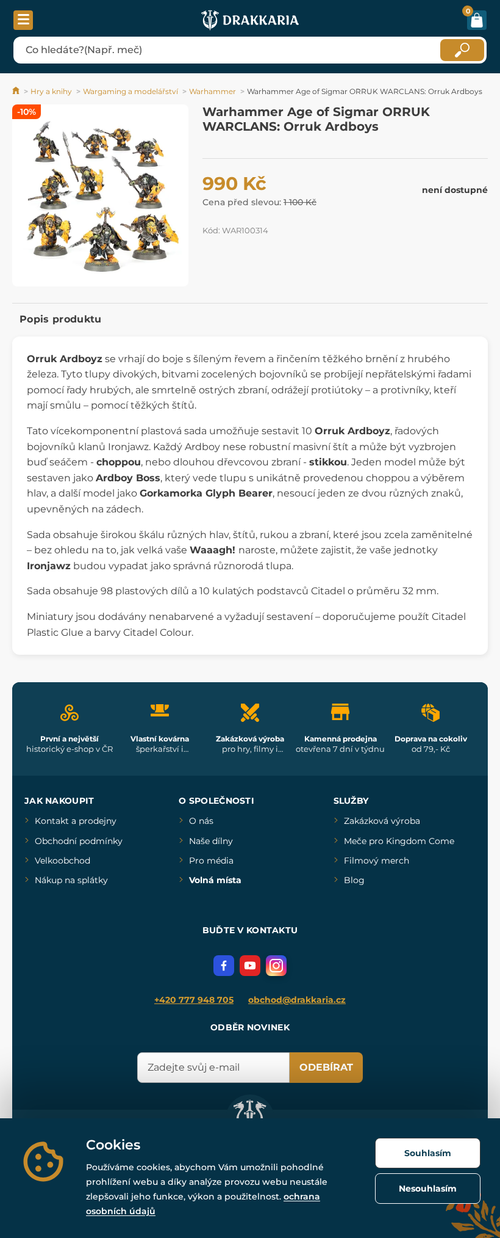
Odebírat (326, 1067)
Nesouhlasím (428, 1188)
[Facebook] (223, 965)
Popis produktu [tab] (60, 319)
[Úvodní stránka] (16, 91)
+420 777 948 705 (194, 999)
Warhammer (212, 91)
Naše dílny (211, 841)
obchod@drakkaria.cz (297, 999)
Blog (354, 880)
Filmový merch (376, 860)
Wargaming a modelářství (130, 91)
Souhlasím (427, 1153)
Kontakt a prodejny (75, 820)
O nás (201, 820)
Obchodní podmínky (79, 841)
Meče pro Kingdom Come (399, 841)
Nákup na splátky (71, 880)
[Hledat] (462, 50)
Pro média (211, 860)
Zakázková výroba (382, 820)
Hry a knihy (51, 91)
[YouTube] (250, 965)
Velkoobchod (62, 860)
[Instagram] (276, 965)
